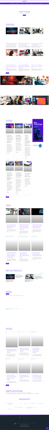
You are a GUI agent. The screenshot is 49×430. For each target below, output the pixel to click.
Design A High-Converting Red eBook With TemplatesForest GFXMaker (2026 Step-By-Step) (24, 66)
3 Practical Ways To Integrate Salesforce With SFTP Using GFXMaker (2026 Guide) (37, 226)
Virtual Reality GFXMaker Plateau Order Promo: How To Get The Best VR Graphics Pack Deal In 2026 (38, 277)
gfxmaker (37, 393)
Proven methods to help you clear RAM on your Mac (28, 175)
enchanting (24, 13)
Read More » (8, 153)
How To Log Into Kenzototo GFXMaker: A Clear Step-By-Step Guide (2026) (11, 226)
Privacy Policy (19, 423)
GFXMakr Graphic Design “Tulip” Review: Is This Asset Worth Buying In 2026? (10, 281)
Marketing (27, 3)
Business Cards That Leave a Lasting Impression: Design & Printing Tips (24, 349)
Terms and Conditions (24, 423)
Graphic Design (12, 3)
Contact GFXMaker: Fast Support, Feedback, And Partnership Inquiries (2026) (36, 254)
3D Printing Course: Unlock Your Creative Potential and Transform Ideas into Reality (37, 377)
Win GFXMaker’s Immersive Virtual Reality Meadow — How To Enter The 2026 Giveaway (18, 138)
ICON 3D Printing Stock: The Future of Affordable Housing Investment (24, 377)
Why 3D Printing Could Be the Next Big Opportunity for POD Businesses (11, 351)
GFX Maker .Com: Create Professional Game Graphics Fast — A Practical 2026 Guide (36, 66)
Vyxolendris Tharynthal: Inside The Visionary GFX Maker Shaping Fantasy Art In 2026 (11, 66)
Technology (17, 3)
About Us (36, 3)
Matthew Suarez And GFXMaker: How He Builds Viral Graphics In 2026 (29, 281)
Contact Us (41, 3)
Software (22, 3)
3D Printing (31, 3)
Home (7, 3)
